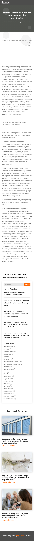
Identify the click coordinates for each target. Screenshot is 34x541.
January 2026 (8, 394)
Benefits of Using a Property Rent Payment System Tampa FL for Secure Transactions (15, 516)
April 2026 (7, 386)
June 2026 (7, 381)
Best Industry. (20, 535)
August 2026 (7, 376)
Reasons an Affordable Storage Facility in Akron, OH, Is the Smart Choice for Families (15, 441)
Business (27, 22)
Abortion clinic (8, 347)
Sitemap (21, 537)
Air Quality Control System (12, 364)
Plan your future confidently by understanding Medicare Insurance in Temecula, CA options (16, 314)
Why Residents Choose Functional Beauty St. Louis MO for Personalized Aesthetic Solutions (16, 324)
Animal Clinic (8, 367)
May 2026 (7, 384)
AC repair (7, 349)
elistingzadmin (11, 22)
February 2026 (8, 391)
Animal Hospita (8, 369)
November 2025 (9, 399)
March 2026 (7, 389)
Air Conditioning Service (11, 362)
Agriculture (7, 359)
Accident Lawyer (9, 352)
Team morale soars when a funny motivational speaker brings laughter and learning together (16, 335)
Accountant (7, 354)
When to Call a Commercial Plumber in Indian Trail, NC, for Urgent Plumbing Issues (16, 303)
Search (27, 284)
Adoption (6, 357)
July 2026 (6, 379)
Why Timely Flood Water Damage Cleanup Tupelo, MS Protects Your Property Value (15, 478)
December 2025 (9, 396)
